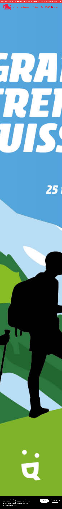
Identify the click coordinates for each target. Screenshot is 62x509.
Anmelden (48, 7)
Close (55, 501)
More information (19, 506)
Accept (44, 501)
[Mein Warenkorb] (45, 7)
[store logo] (7, 7)
